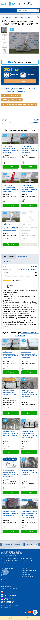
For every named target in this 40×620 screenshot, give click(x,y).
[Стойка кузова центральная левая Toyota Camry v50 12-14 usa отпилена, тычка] (11, 216)
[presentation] (10, 43)
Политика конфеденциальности (11, 605)
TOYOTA (34, 266)
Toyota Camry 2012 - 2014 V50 (26, 269)
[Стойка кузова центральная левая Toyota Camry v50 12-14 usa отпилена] (11, 138)
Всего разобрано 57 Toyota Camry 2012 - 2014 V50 (19, 104)
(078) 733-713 (9, 599)
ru (35, 4)
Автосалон (24, 572)
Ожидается (20, 81)
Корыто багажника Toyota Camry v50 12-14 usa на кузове (29, 472)
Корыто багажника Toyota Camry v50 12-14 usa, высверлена (10, 513)
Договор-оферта (6, 607)
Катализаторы (25, 574)
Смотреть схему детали (11, 95)
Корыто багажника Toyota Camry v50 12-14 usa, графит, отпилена (10, 433)
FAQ (2, 576)
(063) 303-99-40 (10, 595)
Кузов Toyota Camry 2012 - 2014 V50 (18, 88)
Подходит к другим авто (12, 100)
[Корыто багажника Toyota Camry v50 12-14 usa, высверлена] (11, 503)
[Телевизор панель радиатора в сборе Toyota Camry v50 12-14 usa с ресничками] (29, 424)
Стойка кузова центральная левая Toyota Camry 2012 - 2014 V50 (20, 90)
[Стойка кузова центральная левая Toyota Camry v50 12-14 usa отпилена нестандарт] (11, 177)
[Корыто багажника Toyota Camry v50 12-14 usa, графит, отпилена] (11, 424)
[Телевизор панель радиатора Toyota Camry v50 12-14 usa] (11, 383)
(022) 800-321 (10, 602)
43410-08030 (18, 544)
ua (38, 4)
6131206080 (34, 123)
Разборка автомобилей (28, 570)
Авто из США (25, 568)
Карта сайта (5, 580)
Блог (22, 580)
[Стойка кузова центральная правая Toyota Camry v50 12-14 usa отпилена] (29, 344)
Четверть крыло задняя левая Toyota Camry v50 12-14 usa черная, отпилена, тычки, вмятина (29, 515)
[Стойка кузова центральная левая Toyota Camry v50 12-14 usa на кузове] (29, 138)
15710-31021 (29, 544)
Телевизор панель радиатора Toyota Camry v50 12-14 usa (9, 392)
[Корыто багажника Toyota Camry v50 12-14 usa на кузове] (29, 462)
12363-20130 (8, 544)
